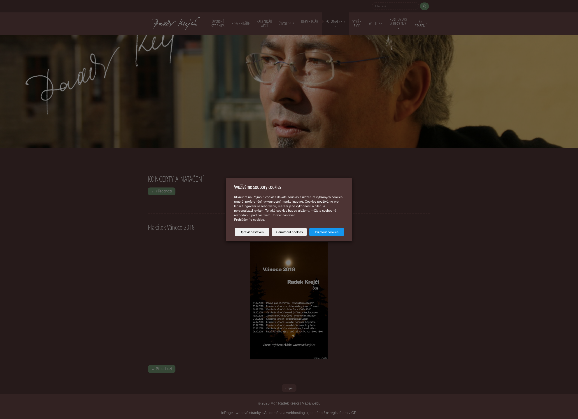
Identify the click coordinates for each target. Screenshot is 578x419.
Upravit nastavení (252, 232)
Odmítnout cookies (289, 232)
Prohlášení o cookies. (249, 219)
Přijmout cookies (326, 232)
